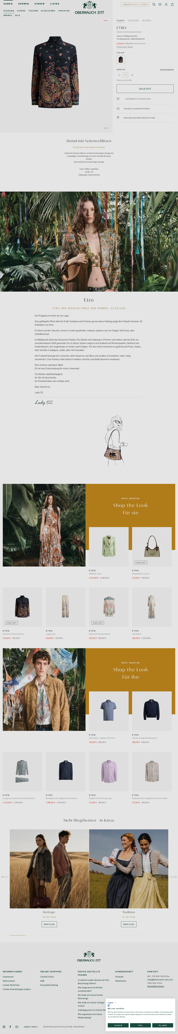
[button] (112, 1002)
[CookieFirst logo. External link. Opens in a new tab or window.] (109, 1005)
